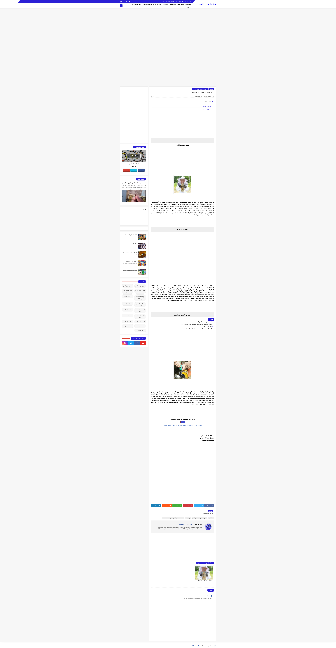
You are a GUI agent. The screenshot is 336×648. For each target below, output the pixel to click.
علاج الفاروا (158, 4)
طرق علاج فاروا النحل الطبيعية (130, 235)
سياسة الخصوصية (180, 1)
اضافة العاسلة (127, 304)
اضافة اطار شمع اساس (140, 304)
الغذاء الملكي (127, 321)
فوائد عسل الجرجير (207, 326)
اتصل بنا (165, 1)
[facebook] (129, 1)
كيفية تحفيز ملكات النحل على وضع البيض (134, 183)
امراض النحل (165, 4)
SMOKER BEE (166, 518)
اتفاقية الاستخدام (171, 1)
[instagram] (124, 1)
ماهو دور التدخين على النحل (204, 109)
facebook (141, 170)
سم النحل (127, 326)
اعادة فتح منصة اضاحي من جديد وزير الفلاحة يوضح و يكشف (196, 328)
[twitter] (121, 1)
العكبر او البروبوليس (136, 4)
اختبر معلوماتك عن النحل (127, 291)
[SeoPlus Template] (215, 645)
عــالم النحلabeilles (207, 4)
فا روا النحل (140, 330)
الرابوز (211, 89)
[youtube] (126, 1)
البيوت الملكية (127, 310)
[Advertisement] (283, 12)
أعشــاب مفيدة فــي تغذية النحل (140, 291)
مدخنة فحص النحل (177, 518)
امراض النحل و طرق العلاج (131, 243)
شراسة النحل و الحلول (148, 4)
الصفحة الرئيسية (188, 1)
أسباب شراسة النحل (140, 286)
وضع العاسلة (173, 4)
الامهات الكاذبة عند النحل (140, 310)
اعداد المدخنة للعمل (206, 106)
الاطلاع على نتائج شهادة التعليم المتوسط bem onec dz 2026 (196, 324)
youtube (127, 170)
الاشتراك (133, 156)
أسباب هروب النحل (127, 286)
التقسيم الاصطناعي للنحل (140, 316)
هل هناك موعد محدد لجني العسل (203, 322)
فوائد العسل (188, 7)
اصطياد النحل (180, 4)
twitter (134, 170)
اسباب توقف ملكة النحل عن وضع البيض (140, 297)
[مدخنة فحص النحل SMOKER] (204, 573)
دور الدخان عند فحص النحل (200, 89)
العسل (127, 315)
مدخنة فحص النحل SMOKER (205, 580)
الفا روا (140, 326)
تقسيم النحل (188, 4)
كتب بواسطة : (190, 524)
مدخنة (187, 518)
